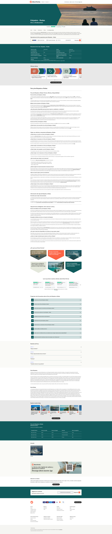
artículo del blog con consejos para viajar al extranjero (65, 202)
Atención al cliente (72, 509)
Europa (35, 30)
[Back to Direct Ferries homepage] (35, 2)
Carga (44, 509)
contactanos (60, 529)
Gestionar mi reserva (59, 509)
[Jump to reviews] (56, 26)
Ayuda (71, 510)
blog (70, 128)
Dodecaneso (40, 30)
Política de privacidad (60, 519)
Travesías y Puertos (33, 510)
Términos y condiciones (60, 520)
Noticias (31, 519)
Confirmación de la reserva (60, 510)
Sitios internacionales (33, 520)
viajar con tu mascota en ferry (40, 160)
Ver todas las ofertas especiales (56, 82)
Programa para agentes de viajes (48, 519)
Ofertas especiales (47, 106)
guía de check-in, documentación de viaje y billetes (44, 202)
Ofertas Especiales (33, 511)
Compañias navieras (33, 509)
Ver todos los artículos (56, 418)
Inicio (31, 30)
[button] (56, 300)
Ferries (71, 519)
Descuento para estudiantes (34, 521)
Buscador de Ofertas (76, 169)
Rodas (45, 30)
